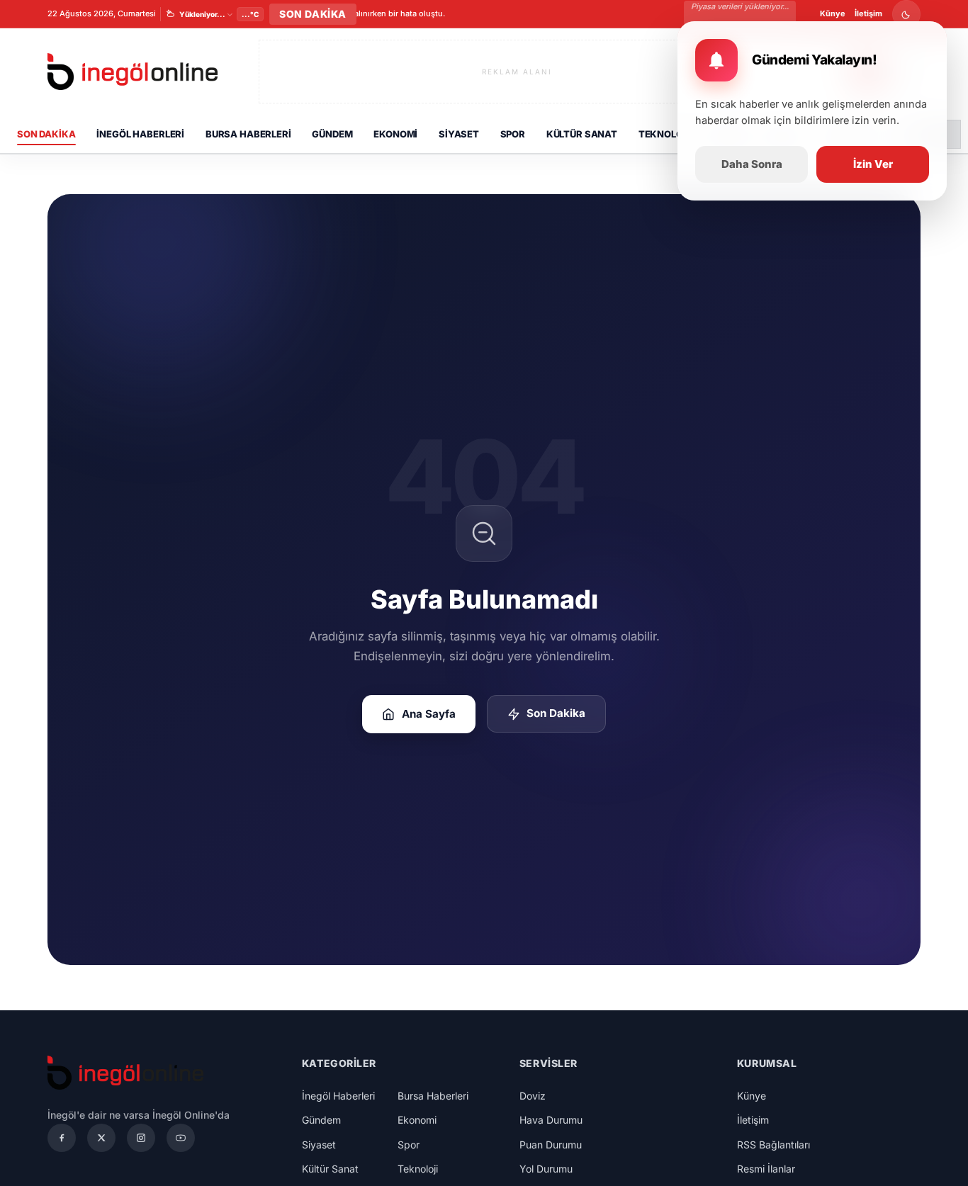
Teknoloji (665, 134)
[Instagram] (141, 1138)
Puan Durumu (550, 1145)
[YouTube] (181, 1138)
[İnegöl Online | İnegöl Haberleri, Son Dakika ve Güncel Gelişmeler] (132, 72)
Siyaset (459, 134)
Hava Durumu (551, 1120)
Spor (512, 134)
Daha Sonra (751, 164)
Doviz (532, 1096)
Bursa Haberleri (248, 134)
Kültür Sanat (581, 134)
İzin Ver (873, 164)
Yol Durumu (546, 1169)
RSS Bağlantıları (773, 1145)
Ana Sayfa (429, 714)
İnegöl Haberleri (140, 134)
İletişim (868, 13)
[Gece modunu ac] (906, 14)
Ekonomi (395, 134)
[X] (101, 1138)
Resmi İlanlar (766, 1169)
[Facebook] (61, 1138)
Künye (832, 13)
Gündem (332, 134)
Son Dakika (46, 134)
